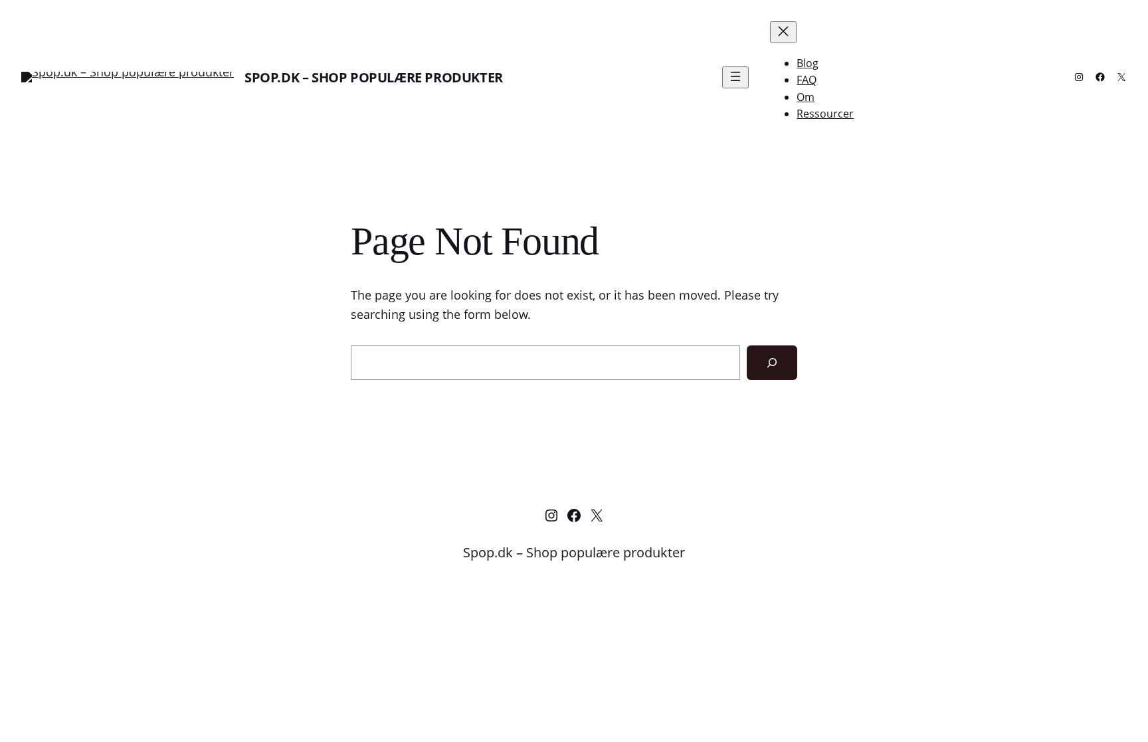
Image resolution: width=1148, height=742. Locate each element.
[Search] (772, 362)
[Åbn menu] (735, 77)
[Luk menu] (783, 32)
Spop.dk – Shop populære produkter (373, 77)
